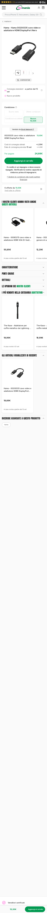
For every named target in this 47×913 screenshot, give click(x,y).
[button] (33, 73)
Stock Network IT (27, 129)
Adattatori (7, 21)
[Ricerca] (41, 14)
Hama (6, 425)
